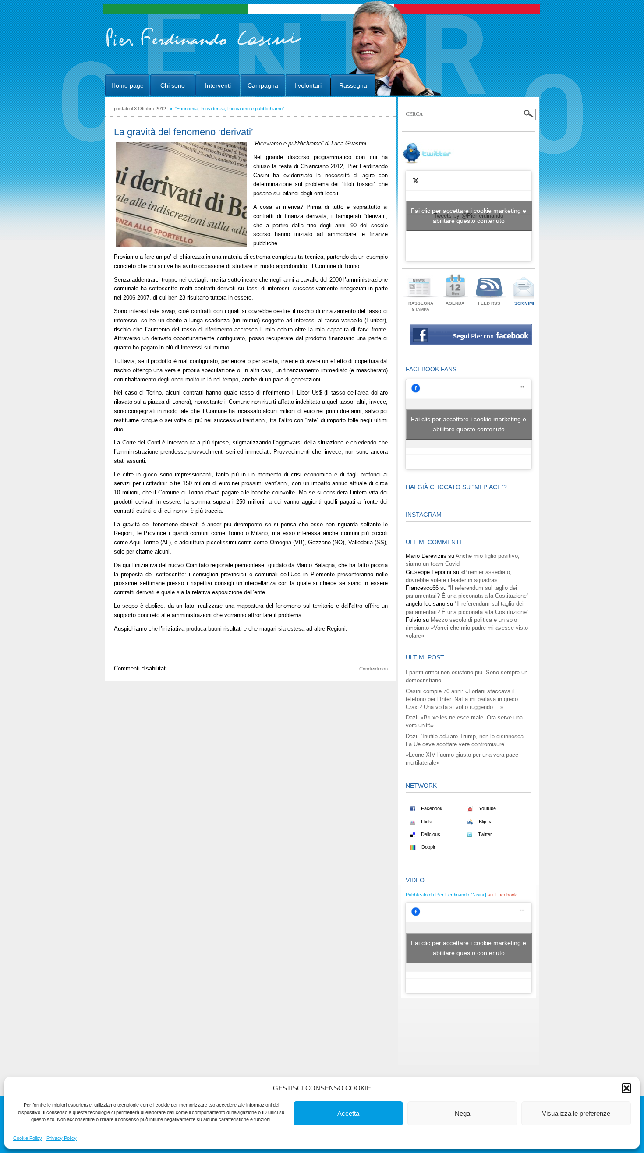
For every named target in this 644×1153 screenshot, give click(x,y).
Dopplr (427, 847)
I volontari (308, 85)
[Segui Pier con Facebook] (471, 343)
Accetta (348, 1113)
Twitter (484, 834)
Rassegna (353, 85)
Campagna (263, 85)
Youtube (487, 808)
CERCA (414, 113)
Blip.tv (485, 821)
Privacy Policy (61, 1138)
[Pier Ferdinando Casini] (204, 47)
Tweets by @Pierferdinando (468, 215)
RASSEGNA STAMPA (420, 306)
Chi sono (172, 85)
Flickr (426, 821)
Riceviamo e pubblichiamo (255, 108)
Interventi (218, 85)
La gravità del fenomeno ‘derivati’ (183, 132)
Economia (187, 108)
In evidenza (212, 108)
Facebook (431, 808)
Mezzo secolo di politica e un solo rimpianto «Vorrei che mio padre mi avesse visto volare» (467, 628)
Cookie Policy (27, 1138)
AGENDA (455, 303)
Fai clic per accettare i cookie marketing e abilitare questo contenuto (468, 215)
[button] (626, 1088)
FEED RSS (489, 303)
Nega (462, 1113)
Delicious (430, 834)
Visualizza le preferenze (576, 1113)
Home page (127, 85)
